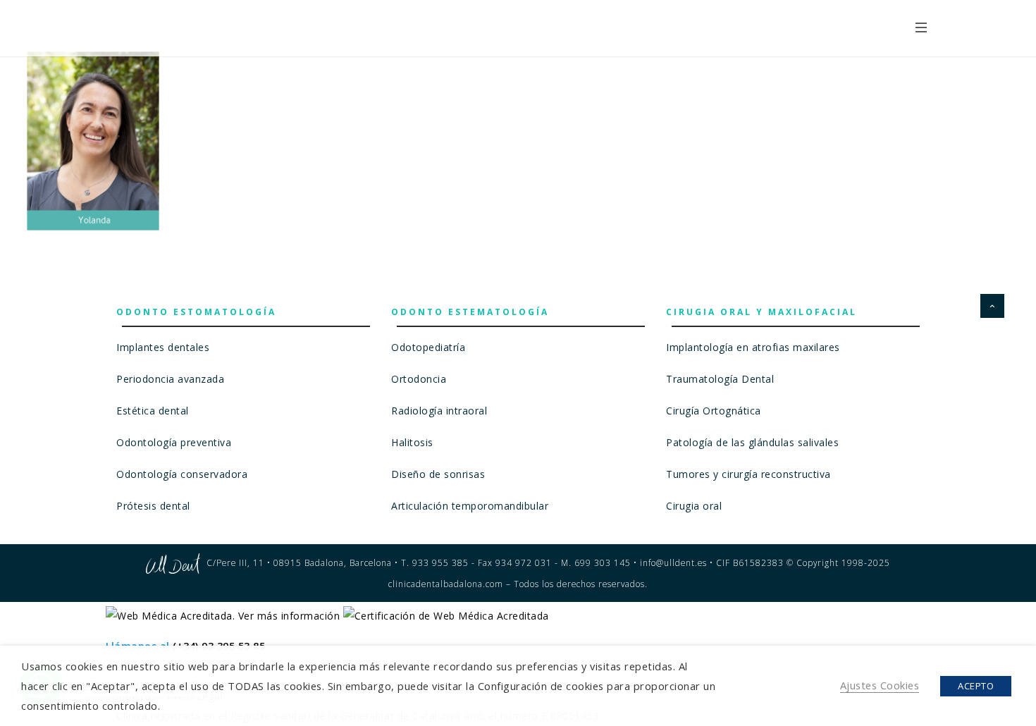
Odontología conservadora (181, 474)
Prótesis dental (153, 505)
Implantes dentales (162, 347)
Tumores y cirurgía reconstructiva (748, 474)
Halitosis (412, 442)
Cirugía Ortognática (713, 410)
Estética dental (152, 410)
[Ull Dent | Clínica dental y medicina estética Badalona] (206, 27)
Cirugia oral (694, 505)
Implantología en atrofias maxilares (753, 347)
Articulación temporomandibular (469, 505)
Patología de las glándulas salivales (752, 442)
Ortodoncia (418, 379)
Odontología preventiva (173, 442)
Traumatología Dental (720, 379)
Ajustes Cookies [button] (880, 685)
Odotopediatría (428, 347)
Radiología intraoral (439, 410)
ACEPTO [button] (976, 685)
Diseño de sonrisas (438, 474)
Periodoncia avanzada (170, 379)
